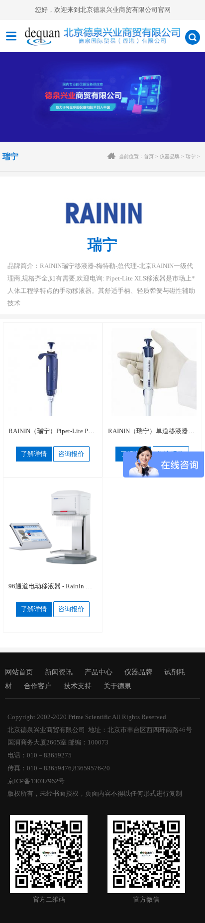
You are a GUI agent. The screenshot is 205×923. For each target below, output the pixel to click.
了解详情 (34, 454)
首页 (149, 156)
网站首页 (19, 672)
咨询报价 (71, 454)
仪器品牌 (170, 156)
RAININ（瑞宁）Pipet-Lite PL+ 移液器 (62, 431)
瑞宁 (191, 156)
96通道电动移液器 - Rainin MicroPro (59, 586)
